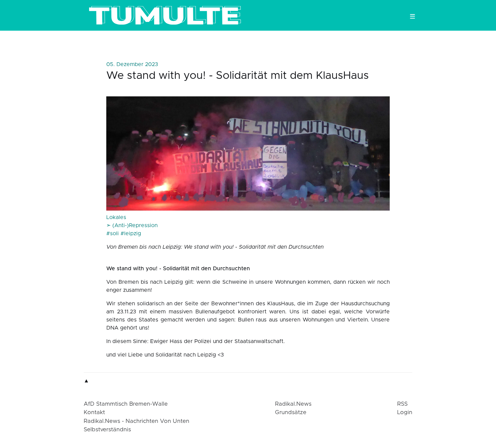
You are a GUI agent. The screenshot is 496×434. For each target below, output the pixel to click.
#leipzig (130, 233)
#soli (112, 233)
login (404, 412)
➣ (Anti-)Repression (132, 225)
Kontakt (94, 412)
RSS (402, 404)
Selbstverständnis (107, 429)
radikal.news (293, 404)
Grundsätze (290, 412)
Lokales (116, 217)
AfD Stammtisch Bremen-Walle (126, 404)
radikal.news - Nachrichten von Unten (136, 421)
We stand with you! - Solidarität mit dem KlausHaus (237, 75)
